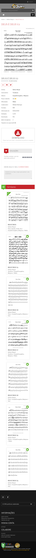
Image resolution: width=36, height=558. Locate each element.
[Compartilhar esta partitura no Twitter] (10, 85)
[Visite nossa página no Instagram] (3, 497)
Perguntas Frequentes (7, 518)
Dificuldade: (4, 101)
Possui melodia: (5, 98)
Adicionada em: (5, 111)
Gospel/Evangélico (18, 95)
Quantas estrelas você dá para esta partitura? (11, 157)
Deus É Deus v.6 (13, 395)
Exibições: (4, 114)
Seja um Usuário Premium (8, 535)
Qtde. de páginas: (6, 120)
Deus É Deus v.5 (13, 435)
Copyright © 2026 (6, 548)
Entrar (3, 527)
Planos (3, 533)
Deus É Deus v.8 (13, 310)
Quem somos (4, 516)
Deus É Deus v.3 (13, 267)
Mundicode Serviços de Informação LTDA (20, 550)
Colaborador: (4, 105)
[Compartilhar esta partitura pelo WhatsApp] (3, 85)
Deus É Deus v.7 (13, 350)
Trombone (15, 92)
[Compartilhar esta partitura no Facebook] (7, 85)
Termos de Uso (5, 520)
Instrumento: (4, 92)
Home (3, 19)
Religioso (26, 95)
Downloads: (4, 117)
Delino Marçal (10, 19)
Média (14, 101)
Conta (30, 1)
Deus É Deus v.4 (13, 480)
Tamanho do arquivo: (7, 123)
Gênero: (3, 95)
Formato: (3, 108)
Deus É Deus (12, 224)
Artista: (3, 89)
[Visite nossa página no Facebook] (8, 497)
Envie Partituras (6, 537)
